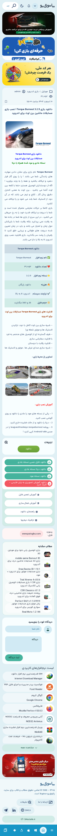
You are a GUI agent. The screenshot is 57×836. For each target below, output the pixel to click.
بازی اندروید (33, 91)
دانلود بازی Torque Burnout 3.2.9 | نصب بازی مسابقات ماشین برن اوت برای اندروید (28, 111)
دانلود (28, 449)
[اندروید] (15, 830)
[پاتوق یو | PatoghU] (47, 5)
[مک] (29, 830)
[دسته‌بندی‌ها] (35, 6)
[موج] (28, 23)
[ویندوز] (36, 830)
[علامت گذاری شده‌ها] (5, 830)
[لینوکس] (22, 830)
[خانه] (43, 830)
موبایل (44, 91)
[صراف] (28, 73)
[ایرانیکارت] (28, 48)
